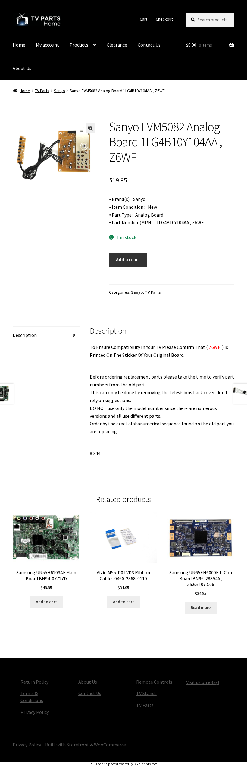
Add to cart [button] (46, 601)
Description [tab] (25, 335)
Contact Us (149, 45)
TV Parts (42, 90)
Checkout (164, 19)
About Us (22, 68)
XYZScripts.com (146, 764)
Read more (201, 607)
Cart (143, 19)
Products (79, 45)
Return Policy (34, 682)
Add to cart (128, 259)
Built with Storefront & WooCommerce (85, 745)
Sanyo (59, 90)
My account (47, 45)
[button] (90, 128)
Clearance (117, 45)
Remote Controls (154, 682)
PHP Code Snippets (103, 764)
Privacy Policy (34, 712)
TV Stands (146, 693)
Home (19, 45)
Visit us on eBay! (202, 682)
